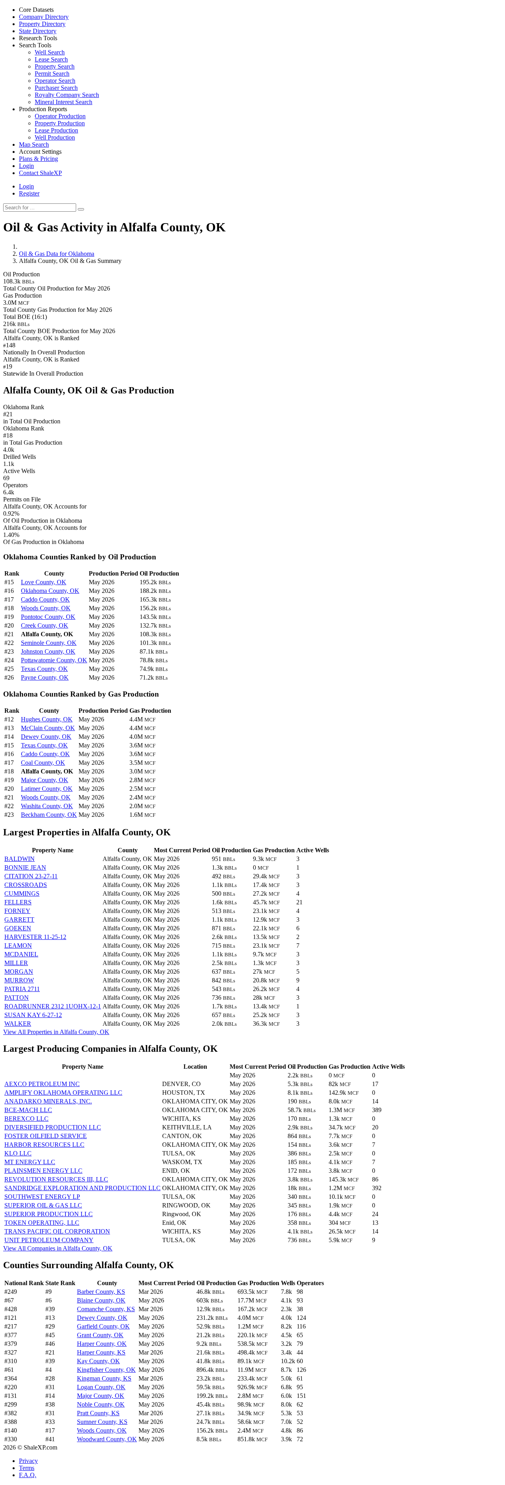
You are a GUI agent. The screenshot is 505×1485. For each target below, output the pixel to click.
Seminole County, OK (49, 642)
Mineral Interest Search (63, 102)
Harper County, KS (101, 1352)
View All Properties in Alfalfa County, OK (56, 1032)
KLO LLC (18, 1153)
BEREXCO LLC (26, 1118)
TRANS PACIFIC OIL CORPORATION (57, 1231)
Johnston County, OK (48, 651)
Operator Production (60, 116)
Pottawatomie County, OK (54, 660)
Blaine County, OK (101, 1300)
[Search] (81, 209)
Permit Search (52, 73)
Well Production (55, 137)
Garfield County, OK (103, 1326)
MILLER (16, 963)
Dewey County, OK (46, 736)
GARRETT (19, 919)
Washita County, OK (47, 806)
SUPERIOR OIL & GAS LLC (43, 1205)
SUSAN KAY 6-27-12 (33, 1015)
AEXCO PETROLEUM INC (42, 1084)
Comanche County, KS (106, 1309)
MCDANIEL (21, 954)
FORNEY (17, 910)
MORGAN (18, 971)
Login (26, 186)
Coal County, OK (43, 762)
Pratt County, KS (98, 1413)
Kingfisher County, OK (106, 1369)
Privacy (28, 1460)
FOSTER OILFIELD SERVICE (45, 1136)
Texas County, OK (44, 668)
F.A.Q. (27, 1475)
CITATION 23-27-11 (31, 876)
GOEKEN (17, 928)
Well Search (50, 52)
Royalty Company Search (67, 94)
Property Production (60, 123)
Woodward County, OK (107, 1439)
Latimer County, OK (47, 788)
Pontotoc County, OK (48, 616)
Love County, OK (43, 582)
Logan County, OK (101, 1387)
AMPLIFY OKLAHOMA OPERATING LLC (63, 1092)
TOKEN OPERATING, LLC (41, 1222)
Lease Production (56, 130)
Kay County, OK (98, 1361)
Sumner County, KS (102, 1421)
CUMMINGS (21, 893)
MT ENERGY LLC (29, 1162)
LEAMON (18, 945)
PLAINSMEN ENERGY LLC (43, 1170)
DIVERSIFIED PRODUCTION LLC (52, 1127)
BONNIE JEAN (25, 867)
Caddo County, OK (45, 599)
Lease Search (51, 59)
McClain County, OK (48, 728)
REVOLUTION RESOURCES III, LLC (56, 1179)
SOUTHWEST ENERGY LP (42, 1196)
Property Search (55, 66)
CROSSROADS (25, 884)
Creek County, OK (44, 625)
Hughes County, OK (47, 719)
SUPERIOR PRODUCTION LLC (48, 1214)
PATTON (16, 997)
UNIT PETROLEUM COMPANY (49, 1240)
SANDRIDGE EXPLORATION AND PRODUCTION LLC (82, 1188)
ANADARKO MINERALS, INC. (48, 1101)
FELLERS (18, 902)
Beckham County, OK (49, 814)
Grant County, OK (100, 1335)
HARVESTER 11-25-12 (35, 936)
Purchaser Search (56, 87)
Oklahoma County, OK (50, 590)
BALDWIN (19, 858)
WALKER (17, 1023)
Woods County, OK (46, 608)
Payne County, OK (45, 677)
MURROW (19, 980)
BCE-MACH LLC (28, 1110)
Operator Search (55, 80)
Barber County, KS (101, 1291)
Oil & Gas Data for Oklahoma (56, 253)
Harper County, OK (102, 1343)
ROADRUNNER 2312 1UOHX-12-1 (52, 1006)
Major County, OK (44, 780)
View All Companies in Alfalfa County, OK (57, 1248)
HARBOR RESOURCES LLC (44, 1144)
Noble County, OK (101, 1404)
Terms (26, 1468)
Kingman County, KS (104, 1378)
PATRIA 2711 (22, 989)
